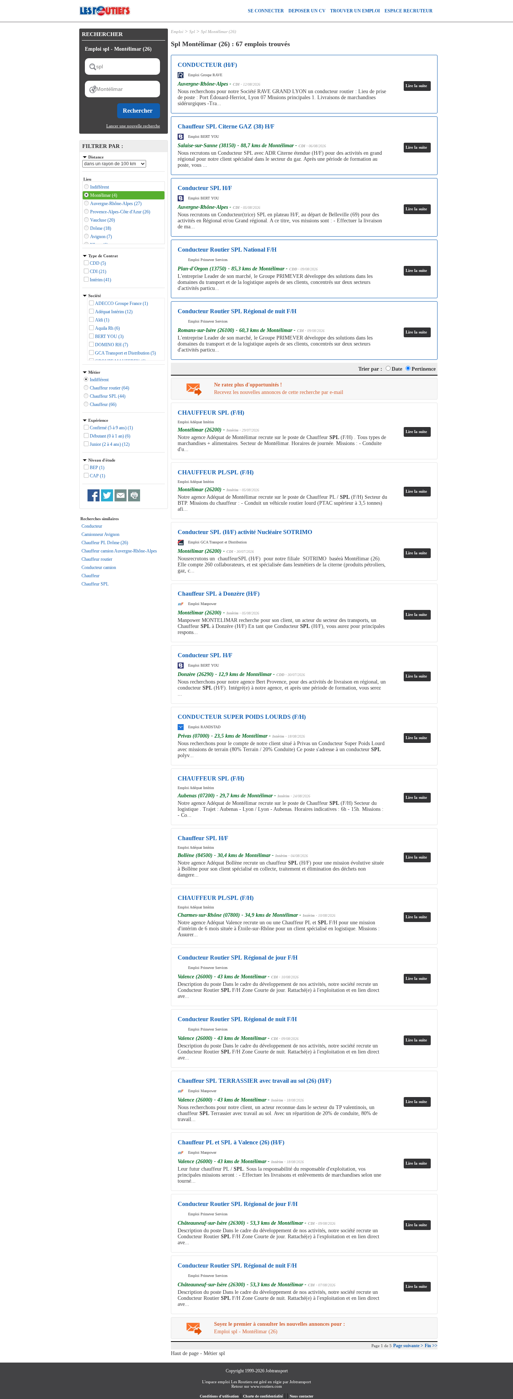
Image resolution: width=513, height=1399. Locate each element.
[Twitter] (107, 495)
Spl (192, 31)
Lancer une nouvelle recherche (133, 126)
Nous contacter (301, 1396)
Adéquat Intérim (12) (114, 311)
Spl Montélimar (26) (218, 31)
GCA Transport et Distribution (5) (125, 353)
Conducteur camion (98, 567)
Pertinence (424, 369)
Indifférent (99, 187)
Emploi (177, 31)
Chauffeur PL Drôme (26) (104, 542)
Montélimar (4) (103, 195)
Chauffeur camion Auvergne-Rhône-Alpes (119, 551)
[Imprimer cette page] (134, 495)
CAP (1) (97, 475)
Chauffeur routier (96, 559)
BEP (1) (97, 467)
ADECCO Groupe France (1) (121, 303)
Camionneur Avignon (100, 534)
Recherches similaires (99, 518)
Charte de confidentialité (263, 1396)
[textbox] (122, 66)
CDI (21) (98, 271)
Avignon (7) (101, 236)
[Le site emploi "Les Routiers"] (104, 20)
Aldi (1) (102, 320)
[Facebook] (94, 495)
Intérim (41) (100, 279)
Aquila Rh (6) (107, 328)
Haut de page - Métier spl (198, 1353)
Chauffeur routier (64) (109, 388)
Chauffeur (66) (103, 404)
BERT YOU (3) (109, 336)
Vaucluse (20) (102, 220)
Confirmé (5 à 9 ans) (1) (111, 427)
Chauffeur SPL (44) (107, 396)
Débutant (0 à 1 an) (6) (110, 436)
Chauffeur (90, 575)
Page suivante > (408, 1345)
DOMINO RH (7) (111, 344)
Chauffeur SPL (95, 584)
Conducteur (91, 526)
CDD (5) (98, 263)
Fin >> (431, 1345)
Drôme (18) (100, 228)
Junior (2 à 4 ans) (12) (110, 444)
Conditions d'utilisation (219, 1396)
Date (397, 369)
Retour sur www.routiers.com (256, 1386)
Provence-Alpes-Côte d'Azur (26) (120, 211)
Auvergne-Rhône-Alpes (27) (116, 203)
